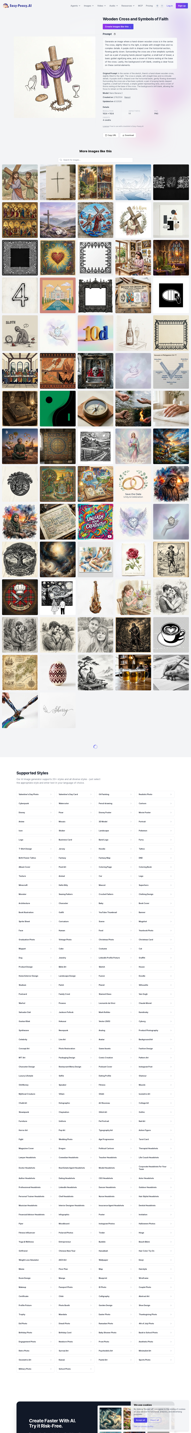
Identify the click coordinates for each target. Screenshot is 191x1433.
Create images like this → (118, 26)
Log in (170, 5)
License (106, 126)
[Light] (162, 5)
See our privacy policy (143, 1426)
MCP (140, 5)
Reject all (154, 1420)
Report (127, 97)
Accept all (140, 1420)
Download (129, 135)
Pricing (149, 5)
